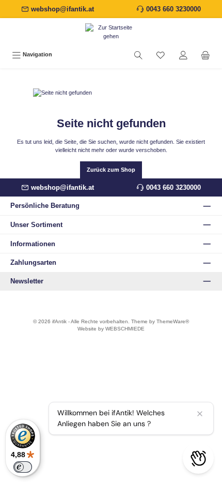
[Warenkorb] (205, 55)
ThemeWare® (172, 321)
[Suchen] (138, 55)
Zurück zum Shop (111, 170)
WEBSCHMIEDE (125, 329)
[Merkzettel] (160, 55)
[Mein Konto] (183, 55)
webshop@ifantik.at (62, 9)
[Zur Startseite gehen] (111, 32)
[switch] (22, 467)
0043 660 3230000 (173, 9)
